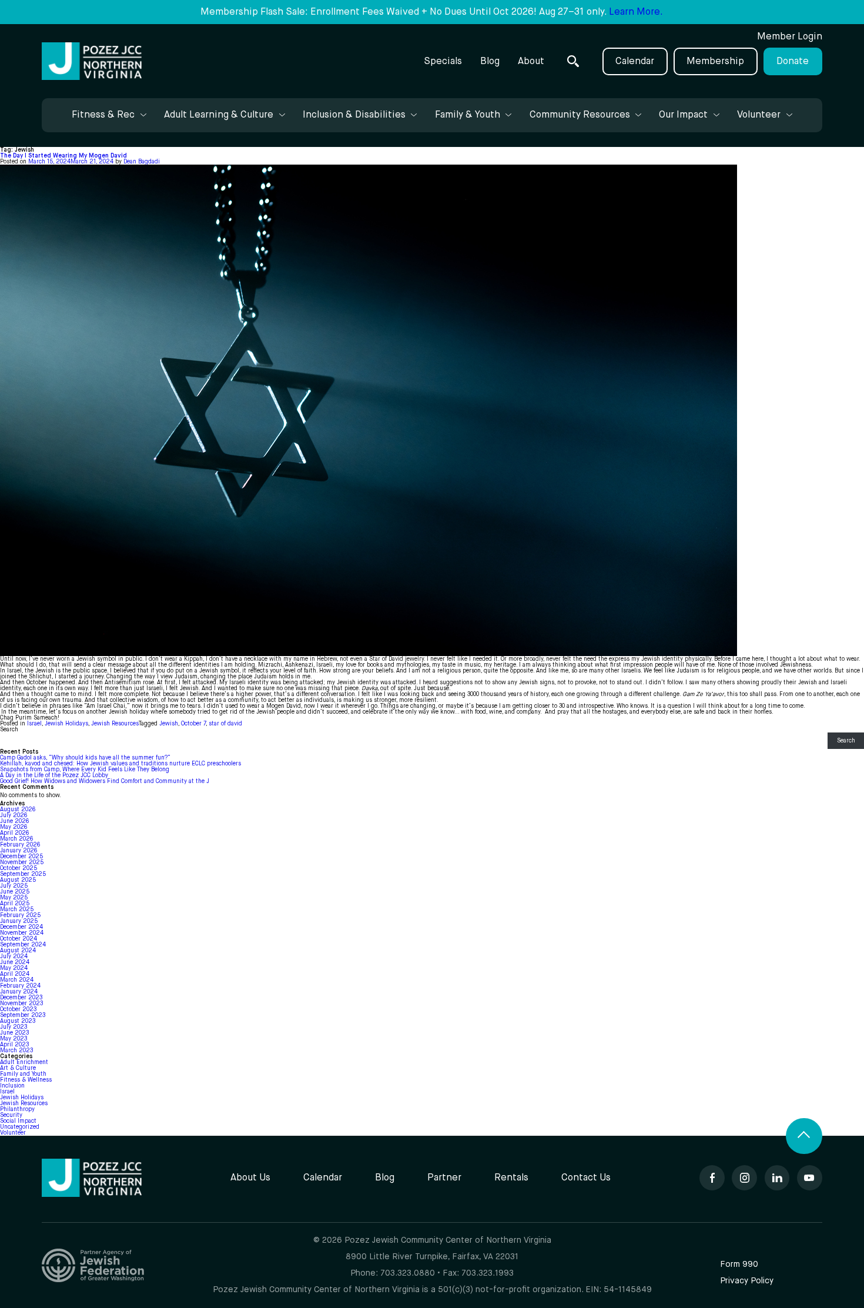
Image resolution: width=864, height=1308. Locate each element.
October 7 (193, 724)
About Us (250, 1178)
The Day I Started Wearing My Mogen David (63, 156)
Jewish (168, 724)
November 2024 (21, 933)
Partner (444, 1178)
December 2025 (21, 856)
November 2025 (21, 862)
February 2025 (20, 915)
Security (11, 1115)
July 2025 (14, 886)
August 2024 (18, 951)
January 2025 (19, 921)
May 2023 (13, 1039)
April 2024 (14, 974)
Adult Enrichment (24, 1062)
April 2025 (14, 903)
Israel (34, 724)
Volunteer (13, 1133)
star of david (225, 724)
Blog (490, 61)
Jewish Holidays (66, 724)
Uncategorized (19, 1127)
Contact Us (586, 1178)
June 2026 (14, 821)
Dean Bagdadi (141, 162)
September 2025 (23, 874)
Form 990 (739, 1264)
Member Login (789, 37)
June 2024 (14, 962)
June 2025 (14, 892)
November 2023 (21, 1003)
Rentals (511, 1178)
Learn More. (636, 12)
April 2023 (14, 1045)
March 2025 (17, 909)
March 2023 (16, 1050)
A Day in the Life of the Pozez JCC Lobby (54, 775)
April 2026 (14, 833)
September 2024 (23, 945)
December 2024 (21, 927)
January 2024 (19, 992)
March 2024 (17, 980)
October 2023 (18, 1009)
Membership (715, 61)
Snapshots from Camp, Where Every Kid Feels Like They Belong (84, 769)
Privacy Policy (746, 1281)
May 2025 (14, 898)
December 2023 (21, 998)
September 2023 (22, 1015)
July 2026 (13, 815)
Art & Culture (18, 1068)
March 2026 (16, 839)
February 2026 (20, 845)
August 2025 (18, 880)
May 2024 (14, 968)
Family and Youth (23, 1074)
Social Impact (18, 1121)
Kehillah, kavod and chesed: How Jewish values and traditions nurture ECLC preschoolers (121, 764)
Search (9, 729)
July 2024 (14, 956)
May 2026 (13, 827)
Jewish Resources (115, 724)
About (531, 61)
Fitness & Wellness (26, 1080)
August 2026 (17, 809)
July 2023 (13, 1027)
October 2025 (18, 868)
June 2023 (14, 1033)
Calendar (634, 61)
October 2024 (18, 939)
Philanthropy (17, 1109)
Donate (792, 61)
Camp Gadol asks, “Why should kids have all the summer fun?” (85, 758)
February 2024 (20, 986)
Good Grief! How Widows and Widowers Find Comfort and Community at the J (104, 781)
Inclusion (12, 1086)
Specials (443, 61)
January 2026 (18, 851)
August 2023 (17, 1021)
